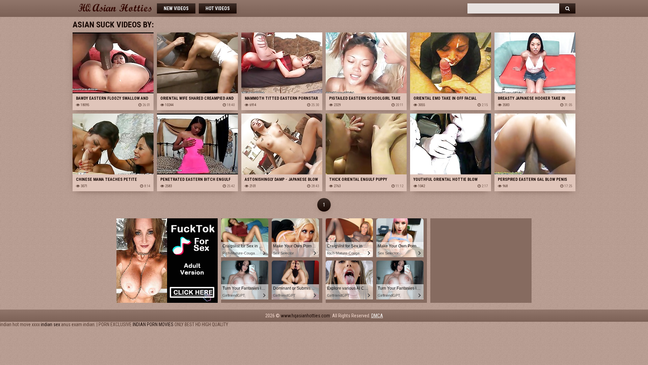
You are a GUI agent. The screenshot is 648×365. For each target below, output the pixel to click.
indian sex (50, 324)
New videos (176, 8)
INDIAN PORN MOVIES (153, 324)
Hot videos (218, 8)
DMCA (377, 315)
